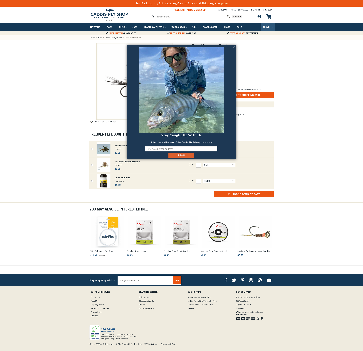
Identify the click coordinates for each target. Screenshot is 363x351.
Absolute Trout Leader (136, 251)
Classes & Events (146, 301)
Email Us (241, 308)
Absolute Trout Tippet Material (214, 251)
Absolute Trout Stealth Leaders (177, 251)
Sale (239, 27)
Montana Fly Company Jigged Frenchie (254, 251)
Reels (122, 27)
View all (191, 308)
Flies (194, 27)
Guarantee (122, 33)
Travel (267, 27)
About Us (222, 9)
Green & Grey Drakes (113, 37)
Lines (134, 27)
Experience (244, 33)
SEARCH (237, 17)
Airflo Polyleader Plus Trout (101, 251)
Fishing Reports (145, 297)
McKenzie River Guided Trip (199, 297)
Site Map (94, 315)
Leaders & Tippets (154, 27)
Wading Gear (210, 27)
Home (92, 37)
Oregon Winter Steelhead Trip (200, 304)
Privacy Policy (96, 312)
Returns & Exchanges (100, 308)
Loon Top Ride (122, 177)
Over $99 (183, 33)
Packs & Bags (177, 27)
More (227, 27)
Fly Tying (95, 27)
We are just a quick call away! (249, 313)
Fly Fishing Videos (146, 308)
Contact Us (95, 297)
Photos (142, 304)
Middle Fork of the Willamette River (202, 301)
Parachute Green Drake (127, 161)
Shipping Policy (97, 304)
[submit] (228, 16)
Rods (109, 27)
